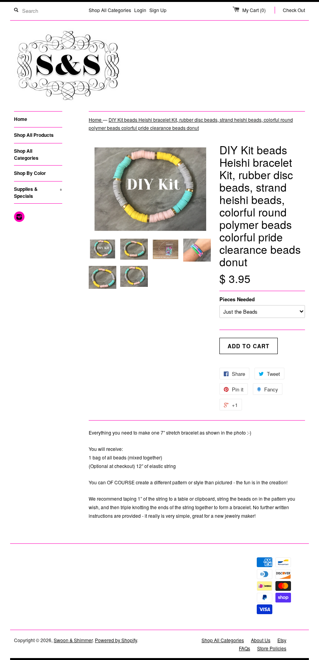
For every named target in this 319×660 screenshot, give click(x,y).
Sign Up (158, 10)
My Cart (254, 10)
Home (20, 118)
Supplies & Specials (38, 192)
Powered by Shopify (116, 640)
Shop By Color (30, 172)
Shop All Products (34, 134)
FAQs (244, 648)
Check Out (294, 10)
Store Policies (271, 648)
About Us (260, 640)
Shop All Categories (110, 10)
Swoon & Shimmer (73, 640)
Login (140, 10)
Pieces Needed (237, 299)
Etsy (281, 640)
